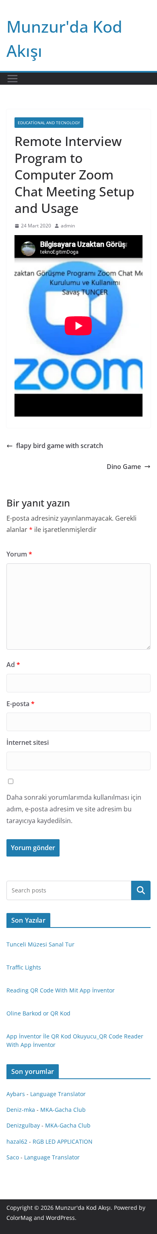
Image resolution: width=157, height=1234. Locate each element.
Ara (141, 890)
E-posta (20, 703)
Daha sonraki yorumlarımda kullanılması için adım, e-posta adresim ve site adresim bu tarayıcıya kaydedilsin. (73, 809)
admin (68, 225)
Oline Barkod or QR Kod (38, 1013)
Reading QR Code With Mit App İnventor (60, 990)
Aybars (15, 1094)
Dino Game (124, 466)
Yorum (19, 554)
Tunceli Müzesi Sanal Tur (40, 944)
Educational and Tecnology (49, 122)
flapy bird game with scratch (59, 445)
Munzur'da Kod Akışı (83, 1207)
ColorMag (19, 1217)
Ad (13, 664)
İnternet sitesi (27, 742)
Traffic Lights (23, 967)
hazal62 (16, 1141)
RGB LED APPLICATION (63, 1141)
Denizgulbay (23, 1125)
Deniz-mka (20, 1109)
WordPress (60, 1217)
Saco (12, 1157)
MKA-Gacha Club (63, 1109)
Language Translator (58, 1094)
